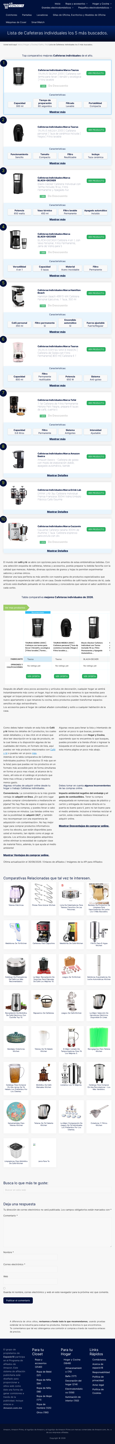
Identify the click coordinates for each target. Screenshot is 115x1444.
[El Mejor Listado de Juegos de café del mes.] (71, 1001)
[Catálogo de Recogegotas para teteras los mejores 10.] (99, 1037)
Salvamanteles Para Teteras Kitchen (16, 1124)
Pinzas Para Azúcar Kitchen (43, 905)
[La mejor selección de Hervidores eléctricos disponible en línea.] (99, 1001)
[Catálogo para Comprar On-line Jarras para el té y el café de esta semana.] (43, 1149)
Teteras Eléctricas (16, 905)
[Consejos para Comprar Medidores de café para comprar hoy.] (71, 931)
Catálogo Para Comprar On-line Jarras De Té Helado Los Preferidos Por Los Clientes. (16, 1088)
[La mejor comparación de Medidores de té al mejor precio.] (16, 931)
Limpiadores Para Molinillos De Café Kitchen (16, 1162)
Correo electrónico (14, 1264)
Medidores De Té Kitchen (16, 943)
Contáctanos (99, 1359)
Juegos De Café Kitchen (71, 1013)
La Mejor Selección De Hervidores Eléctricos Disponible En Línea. (99, 1015)
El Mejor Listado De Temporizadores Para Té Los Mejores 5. (71, 1051)
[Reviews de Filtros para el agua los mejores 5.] (99, 931)
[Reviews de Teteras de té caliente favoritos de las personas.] (43, 1111)
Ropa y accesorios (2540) (40, 1363)
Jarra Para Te (43, 1161)
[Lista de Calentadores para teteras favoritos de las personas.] (71, 893)
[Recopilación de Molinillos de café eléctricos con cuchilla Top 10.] (16, 1001)
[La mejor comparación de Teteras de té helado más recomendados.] (43, 1037)
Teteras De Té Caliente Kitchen (43, 1124)
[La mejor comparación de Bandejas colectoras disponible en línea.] (16, 1037)
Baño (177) (71, 1376)
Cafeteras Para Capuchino (44, 943)
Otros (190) (43, 1412)
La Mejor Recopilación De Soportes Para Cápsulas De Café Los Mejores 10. (43, 979)
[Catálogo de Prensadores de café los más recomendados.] (16, 965)
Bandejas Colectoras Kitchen (16, 1050)
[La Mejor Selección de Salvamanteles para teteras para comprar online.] (16, 1111)
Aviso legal (98, 1384)
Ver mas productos (15, 607)
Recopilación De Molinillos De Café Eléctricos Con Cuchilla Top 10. (16, 1015)
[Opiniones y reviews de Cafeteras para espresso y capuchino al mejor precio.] (43, 931)
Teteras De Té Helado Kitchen (44, 1050)
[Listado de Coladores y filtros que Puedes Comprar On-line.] (99, 1111)
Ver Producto (96, 130)
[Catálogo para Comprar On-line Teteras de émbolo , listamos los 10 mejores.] (71, 1073)
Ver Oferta (33, 676)
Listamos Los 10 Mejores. (71, 1085)
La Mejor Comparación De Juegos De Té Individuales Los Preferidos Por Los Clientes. (71, 1126)
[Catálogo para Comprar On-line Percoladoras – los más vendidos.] (99, 1073)
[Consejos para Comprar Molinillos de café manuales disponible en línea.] (43, 1073)
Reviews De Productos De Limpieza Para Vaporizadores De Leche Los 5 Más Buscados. (99, 908)
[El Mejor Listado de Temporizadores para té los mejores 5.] (71, 1037)
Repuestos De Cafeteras (43, 1013)
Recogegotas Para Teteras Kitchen (99, 1050)
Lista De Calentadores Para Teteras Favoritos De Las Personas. (71, 907)
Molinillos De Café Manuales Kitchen (43, 1086)
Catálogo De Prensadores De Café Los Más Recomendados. (16, 979)
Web (5, 1276)
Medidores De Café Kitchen (71, 943)
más (34, 753)
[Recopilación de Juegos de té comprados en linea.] (71, 965)
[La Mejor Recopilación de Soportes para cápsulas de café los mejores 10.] (43, 965)
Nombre (8, 1252)
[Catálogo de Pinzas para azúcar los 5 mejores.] (43, 893)
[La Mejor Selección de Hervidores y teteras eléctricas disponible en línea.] (16, 893)
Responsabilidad (101, 1372)
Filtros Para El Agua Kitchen (99, 944)
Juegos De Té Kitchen (71, 977)
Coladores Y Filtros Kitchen (99, 1124)
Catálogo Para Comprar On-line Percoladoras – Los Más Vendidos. (99, 1087)
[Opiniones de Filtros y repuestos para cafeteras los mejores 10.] (43, 1001)
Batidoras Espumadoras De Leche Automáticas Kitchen (99, 978)
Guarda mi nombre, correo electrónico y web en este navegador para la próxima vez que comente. (56, 1292)
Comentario (10, 1215)
